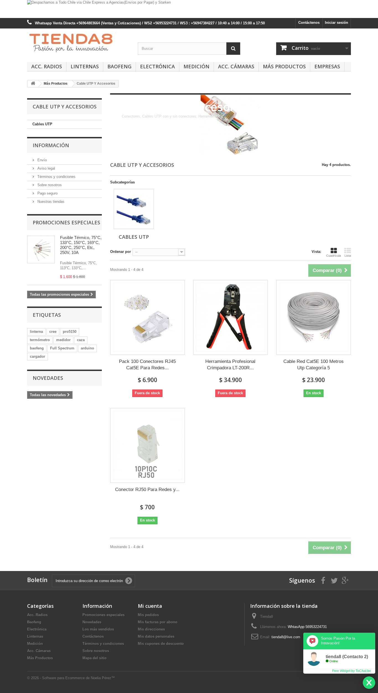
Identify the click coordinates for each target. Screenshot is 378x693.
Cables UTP (42, 124)
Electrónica (157, 66)
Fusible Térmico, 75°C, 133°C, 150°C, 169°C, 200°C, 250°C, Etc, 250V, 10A (81, 245)
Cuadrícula (333, 255)
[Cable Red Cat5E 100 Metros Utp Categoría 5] (313, 317)
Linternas (85, 66)
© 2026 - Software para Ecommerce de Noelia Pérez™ (71, 678)
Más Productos (284, 66)
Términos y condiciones (56, 177)
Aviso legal (45, 168)
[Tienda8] (78, 43)
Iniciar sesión (336, 22)
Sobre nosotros (49, 185)
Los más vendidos (98, 629)
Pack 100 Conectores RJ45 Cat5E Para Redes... (147, 364)
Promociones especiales (66, 222)
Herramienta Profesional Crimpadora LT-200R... (230, 364)
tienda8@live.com (285, 637)
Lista (348, 255)
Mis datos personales (156, 636)
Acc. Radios (46, 66)
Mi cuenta (150, 606)
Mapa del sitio (94, 658)
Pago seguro (47, 193)
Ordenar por (120, 252)
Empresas (327, 66)
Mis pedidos (148, 615)
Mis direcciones (151, 629)
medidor (63, 340)
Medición (196, 66)
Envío (41, 160)
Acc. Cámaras (236, 66)
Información (51, 145)
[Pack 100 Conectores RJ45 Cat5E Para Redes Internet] (147, 317)
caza (81, 340)
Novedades (48, 378)
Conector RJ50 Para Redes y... (147, 489)
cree (52, 331)
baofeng (37, 348)
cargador (37, 356)
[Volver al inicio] (33, 83)
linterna (36, 331)
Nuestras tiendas (50, 201)
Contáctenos (309, 22)
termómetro (40, 340)
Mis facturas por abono (157, 622)
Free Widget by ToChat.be (351, 671)
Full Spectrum (62, 348)
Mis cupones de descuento (161, 644)
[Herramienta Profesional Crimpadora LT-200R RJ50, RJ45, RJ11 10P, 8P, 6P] (230, 317)
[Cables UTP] (134, 209)
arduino (87, 348)
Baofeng (119, 66)
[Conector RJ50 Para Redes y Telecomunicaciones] (147, 445)
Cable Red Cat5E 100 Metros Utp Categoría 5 (313, 364)
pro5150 (69, 331)
